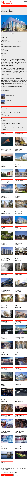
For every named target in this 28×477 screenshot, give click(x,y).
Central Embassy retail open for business (10, 124)
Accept (3, 475)
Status (2, 49)
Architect (3, 53)
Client (2, 35)
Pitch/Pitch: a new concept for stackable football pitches (13, 128)
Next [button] (20, 24)
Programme (4, 40)
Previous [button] (7, 24)
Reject (10, 475)
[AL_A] (6, 3)
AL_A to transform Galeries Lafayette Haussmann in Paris (13, 114)
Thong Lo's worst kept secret (7, 119)
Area (2, 44)
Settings (16, 475)
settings (15, 472)
